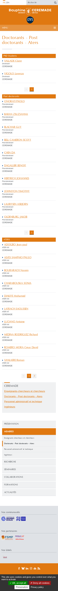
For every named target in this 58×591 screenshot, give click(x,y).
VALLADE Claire (13, 61)
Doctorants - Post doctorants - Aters (23, 396)
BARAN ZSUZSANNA (16, 114)
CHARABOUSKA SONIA (17, 283)
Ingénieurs (8, 455)
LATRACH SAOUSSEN (16, 308)
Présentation (11, 424)
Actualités (10, 492)
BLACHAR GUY (13, 127)
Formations (11, 484)
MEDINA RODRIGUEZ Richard (21, 334)
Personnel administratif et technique (18, 449)
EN (8, 2)
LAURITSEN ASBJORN (16, 204)
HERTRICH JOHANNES (16, 178)
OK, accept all (19, 583)
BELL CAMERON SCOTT (17, 140)
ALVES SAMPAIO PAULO (17, 257)
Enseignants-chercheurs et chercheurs (19, 438)
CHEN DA (9, 152)
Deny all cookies (40, 583)
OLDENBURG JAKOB (15, 216)
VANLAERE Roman (14, 360)
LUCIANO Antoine (14, 321)
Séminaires (10, 469)
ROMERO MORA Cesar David (21, 347)
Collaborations (13, 477)
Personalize (22, 587)
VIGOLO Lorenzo (14, 73)
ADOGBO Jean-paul (15, 244)
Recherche (10, 461)
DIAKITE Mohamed (14, 296)
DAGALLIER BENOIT (15, 165)
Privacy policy (37, 587)
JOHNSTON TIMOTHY (17, 191)
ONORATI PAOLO (14, 101)
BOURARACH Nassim (16, 270)
